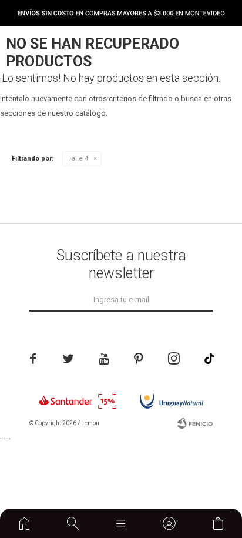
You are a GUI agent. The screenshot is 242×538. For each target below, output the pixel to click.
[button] (72, 523)
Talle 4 (78, 158)
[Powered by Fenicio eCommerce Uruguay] (195, 423)
